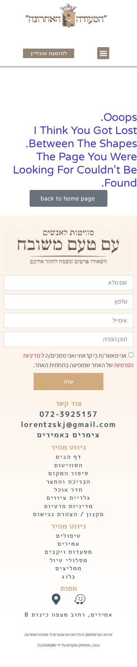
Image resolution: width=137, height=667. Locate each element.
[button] (103, 53)
